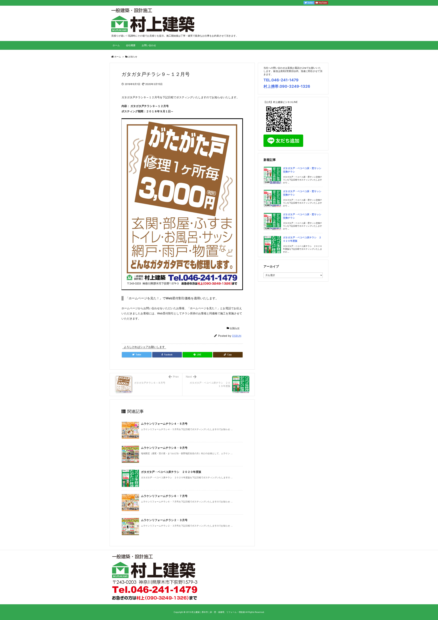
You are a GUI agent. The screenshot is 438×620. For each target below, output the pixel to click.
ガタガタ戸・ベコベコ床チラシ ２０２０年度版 (171, 472)
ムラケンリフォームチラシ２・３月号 (164, 520)
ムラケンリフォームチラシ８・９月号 (164, 447)
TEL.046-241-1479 (281, 80)
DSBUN (236, 335)
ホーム (117, 56)
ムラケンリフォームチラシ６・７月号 (164, 496)
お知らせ (132, 56)
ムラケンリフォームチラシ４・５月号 (164, 423)
